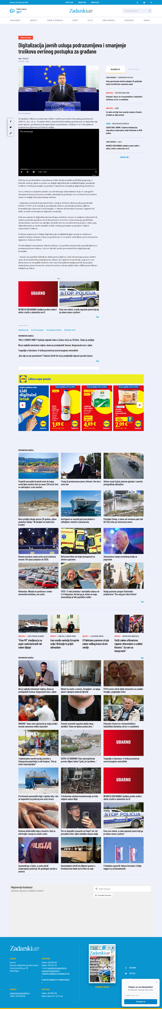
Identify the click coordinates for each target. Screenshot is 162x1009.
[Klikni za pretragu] (149, 10)
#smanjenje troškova (53, 330)
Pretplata (69, 2)
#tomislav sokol (70, 330)
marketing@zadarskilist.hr (57, 968)
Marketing (82, 2)
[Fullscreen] (96, 172)
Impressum (95, 2)
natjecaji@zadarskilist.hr (51, 971)
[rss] (151, 2)
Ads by (94, 175)
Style (90, 20)
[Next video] (28, 172)
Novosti (33, 20)
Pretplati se (140, 1002)
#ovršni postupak (37, 330)
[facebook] (137, 2)
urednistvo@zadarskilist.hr (20, 993)
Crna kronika (109, 20)
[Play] (21, 172)
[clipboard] (11, 133)
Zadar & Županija (55, 20)
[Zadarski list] (81, 10)
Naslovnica (15, 20)
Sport (75, 20)
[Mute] (34, 172)
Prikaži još (124, 157)
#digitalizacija (23, 330)
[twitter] (144, 2)
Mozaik (147, 20)
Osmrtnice (129, 20)
